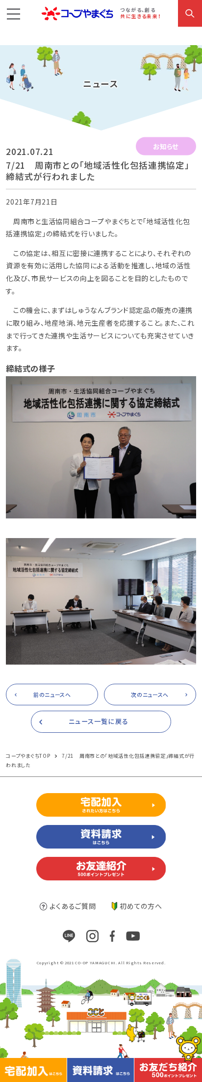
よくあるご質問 (73, 906)
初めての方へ (141, 906)
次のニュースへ (150, 694)
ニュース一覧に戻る (98, 721)
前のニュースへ (52, 694)
